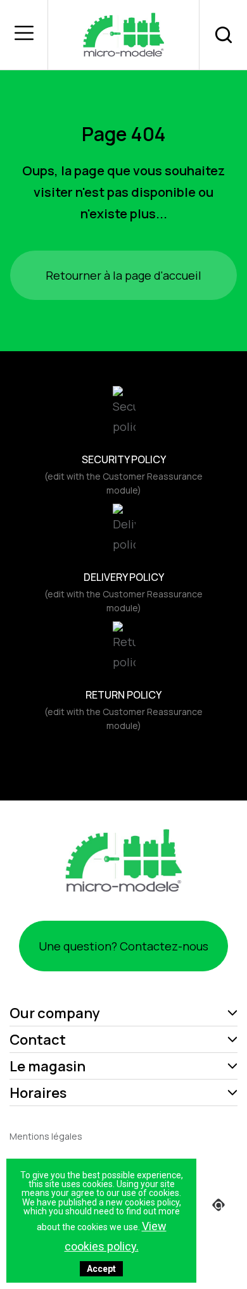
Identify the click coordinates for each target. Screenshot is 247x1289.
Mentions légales (46, 1136)
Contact (38, 1039)
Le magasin (48, 1066)
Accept (101, 1269)
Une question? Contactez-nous (123, 946)
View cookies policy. (116, 1236)
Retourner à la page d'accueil (123, 275)
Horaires (38, 1092)
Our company (55, 1013)
